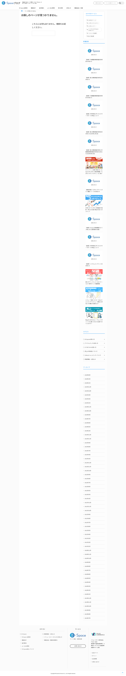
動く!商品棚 (91, 36)
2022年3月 (87, 494)
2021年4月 (87, 534)
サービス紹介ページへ (111, 3)
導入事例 (60, 8)
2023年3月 (87, 458)
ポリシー (94, 656)
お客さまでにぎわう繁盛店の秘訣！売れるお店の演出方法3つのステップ (94, 209)
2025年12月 (88, 387)
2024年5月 (87, 427)
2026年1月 (87, 383)
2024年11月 (88, 407)
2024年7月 (87, 419)
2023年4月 (87, 454)
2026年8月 (87, 375)
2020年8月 (87, 566)
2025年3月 (87, 399)
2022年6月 (87, 486)
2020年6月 (87, 574)
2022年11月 (88, 466)
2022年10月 (88, 470)
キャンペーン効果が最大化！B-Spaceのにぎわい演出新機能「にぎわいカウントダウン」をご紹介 (94, 171)
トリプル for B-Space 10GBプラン (93, 29)
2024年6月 (87, 423)
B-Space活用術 (23, 8)
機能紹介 (33, 8)
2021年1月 (87, 546)
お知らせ (68, 8)
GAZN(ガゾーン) (92, 20)
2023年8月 (87, 447)
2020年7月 (87, 570)
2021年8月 (87, 518)
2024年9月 (87, 415)
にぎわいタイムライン (93, 23)
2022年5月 (87, 490)
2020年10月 (88, 558)
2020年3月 (87, 586)
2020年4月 (87, 582)
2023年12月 (88, 435)
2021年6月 (87, 526)
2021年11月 (88, 506)
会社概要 (94, 659)
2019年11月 (88, 602)
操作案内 (41, 8)
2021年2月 (87, 542)
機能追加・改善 (78, 8)
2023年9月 (87, 443)
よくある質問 (51, 8)
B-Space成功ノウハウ (28, 649)
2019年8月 (87, 614)
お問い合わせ (98, 3)
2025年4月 (87, 395)
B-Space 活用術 (26, 637)
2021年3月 (87, 538)
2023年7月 (87, 451)
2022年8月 (87, 478)
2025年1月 (87, 403)
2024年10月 (88, 411)
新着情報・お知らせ (49, 634)
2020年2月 (87, 590)
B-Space (24, 634)
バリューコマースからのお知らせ (53, 637)
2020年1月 (87, 594)
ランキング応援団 (92, 33)
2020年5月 (87, 578)
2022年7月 (87, 482)
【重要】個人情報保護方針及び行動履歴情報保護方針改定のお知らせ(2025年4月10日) (94, 151)
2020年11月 (88, 554)
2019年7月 (87, 618)
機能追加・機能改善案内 (50, 640)
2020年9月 (87, 562)
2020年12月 (88, 550)
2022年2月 (87, 498)
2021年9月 (87, 514)
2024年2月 (87, 431)
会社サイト (95, 653)
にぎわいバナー (92, 26)
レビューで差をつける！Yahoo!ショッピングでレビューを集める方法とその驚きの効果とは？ (94, 301)
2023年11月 (88, 439)
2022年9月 (87, 474)
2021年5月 (87, 530)
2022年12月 (88, 462)
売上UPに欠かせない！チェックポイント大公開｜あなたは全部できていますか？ (94, 321)
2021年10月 (88, 510)
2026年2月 (87, 379)
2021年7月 (87, 522)
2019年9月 (87, 610)
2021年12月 (88, 502)
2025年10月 (88, 391)
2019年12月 (88, 598)
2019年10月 (88, 606)
